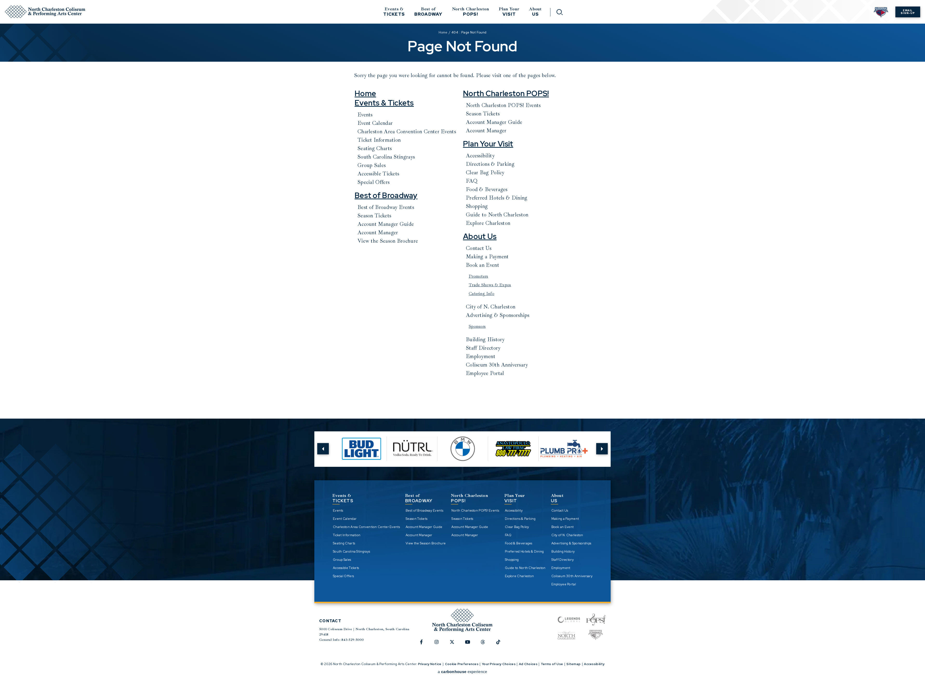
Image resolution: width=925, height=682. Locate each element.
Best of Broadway (386, 195)
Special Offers (373, 182)
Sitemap (573, 664)
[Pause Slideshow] (585, 438)
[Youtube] (470, 644)
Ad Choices (528, 664)
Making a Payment (487, 256)
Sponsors (477, 326)
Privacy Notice (430, 664)
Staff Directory (483, 348)
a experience (462, 672)
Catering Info (481, 293)
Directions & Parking (490, 164)
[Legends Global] (569, 619)
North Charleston (470, 11)
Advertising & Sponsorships (497, 315)
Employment (480, 356)
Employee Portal (485, 373)
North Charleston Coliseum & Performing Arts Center (45, 11)
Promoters (478, 276)
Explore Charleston (488, 223)
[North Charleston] (566, 635)
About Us (479, 236)
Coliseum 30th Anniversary (497, 364)
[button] (323, 449)
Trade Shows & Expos (490, 285)
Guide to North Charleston (497, 214)
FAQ (471, 181)
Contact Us (478, 248)
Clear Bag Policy (485, 172)
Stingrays (881, 13)
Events (365, 114)
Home (443, 32)
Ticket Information (379, 140)
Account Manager (377, 232)
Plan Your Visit (488, 144)
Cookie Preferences (461, 664)
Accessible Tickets (378, 173)
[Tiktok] (501, 644)
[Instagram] (439, 644)
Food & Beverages (487, 189)
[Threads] (485, 644)
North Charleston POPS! (506, 93)
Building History (485, 339)
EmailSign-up (908, 12)
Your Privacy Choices (498, 664)
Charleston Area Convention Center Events (406, 131)
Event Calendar (375, 123)
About (535, 11)
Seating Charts (374, 148)
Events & (394, 11)
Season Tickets (374, 215)
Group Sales (371, 165)
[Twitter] (455, 644)
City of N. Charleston (490, 306)
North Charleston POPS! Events (503, 105)
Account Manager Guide (385, 224)
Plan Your (509, 11)
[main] (462, 202)
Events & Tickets (384, 103)
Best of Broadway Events (385, 207)
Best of (428, 11)
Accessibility (480, 155)
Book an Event (482, 265)
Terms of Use (552, 664)
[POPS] (596, 620)
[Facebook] (424, 644)
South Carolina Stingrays (386, 157)
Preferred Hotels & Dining (497, 197)
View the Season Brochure (387, 241)
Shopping (477, 206)
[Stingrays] (595, 635)
